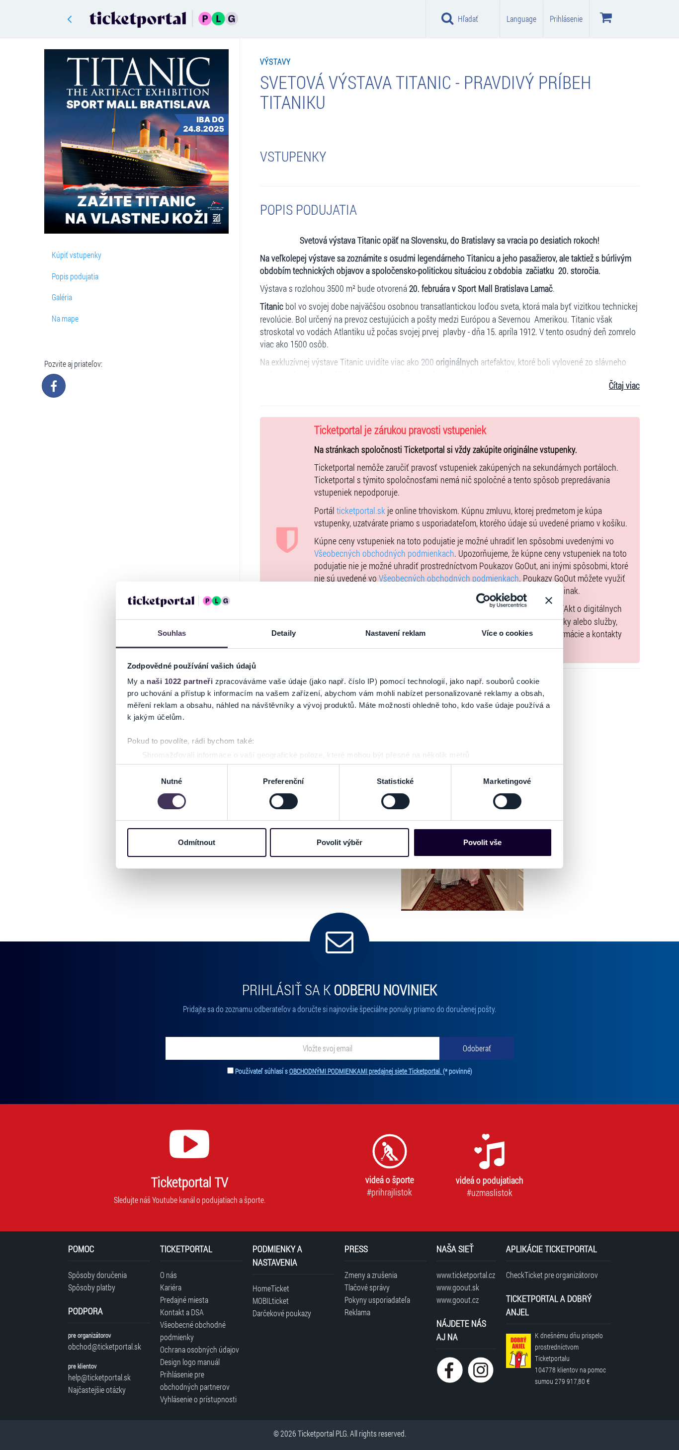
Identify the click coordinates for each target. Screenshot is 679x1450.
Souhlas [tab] (172, 633)
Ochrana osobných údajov (199, 1349)
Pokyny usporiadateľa (377, 1299)
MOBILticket (271, 1300)
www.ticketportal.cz (465, 1275)
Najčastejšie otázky (97, 1389)
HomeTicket (271, 1288)
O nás (168, 1275)
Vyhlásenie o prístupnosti (198, 1399)
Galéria (62, 297)
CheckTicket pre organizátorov (552, 1275)
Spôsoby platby (91, 1287)
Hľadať (468, 18)
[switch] (283, 801)
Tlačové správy (367, 1287)
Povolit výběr (339, 842)
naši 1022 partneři (180, 681)
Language (521, 18)
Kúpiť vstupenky (76, 255)
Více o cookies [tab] (507, 633)
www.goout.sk (457, 1287)
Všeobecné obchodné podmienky (193, 1330)
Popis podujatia (75, 276)
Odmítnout (196, 842)
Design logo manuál (190, 1362)
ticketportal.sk (361, 510)
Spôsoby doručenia (97, 1275)
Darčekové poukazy (282, 1313)
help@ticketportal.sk (99, 1377)
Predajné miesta (184, 1299)
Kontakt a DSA (182, 1312)
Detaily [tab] (283, 633)
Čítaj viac (624, 385)
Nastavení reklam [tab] (395, 633)
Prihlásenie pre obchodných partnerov (195, 1380)
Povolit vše (482, 842)
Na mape (65, 318)
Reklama (357, 1312)
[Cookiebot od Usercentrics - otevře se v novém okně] (483, 600)
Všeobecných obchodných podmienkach (384, 553)
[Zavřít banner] (548, 600)
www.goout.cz (457, 1299)
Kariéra (170, 1287)
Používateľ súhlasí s (353, 1071)
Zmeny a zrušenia (370, 1275)
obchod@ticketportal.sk (104, 1346)
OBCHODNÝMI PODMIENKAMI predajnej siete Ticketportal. (366, 1071)
